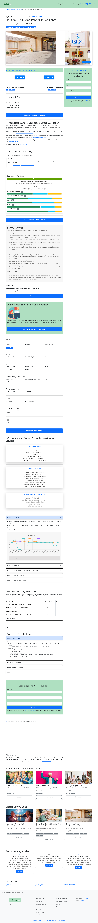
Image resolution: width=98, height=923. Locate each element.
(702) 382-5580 (51, 90)
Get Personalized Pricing (34, 430)
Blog (77, 4)
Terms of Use (26, 710)
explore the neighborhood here (16, 141)
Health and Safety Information (15, 667)
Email (8, 695)
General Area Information (13, 638)
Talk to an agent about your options (34, 329)
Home (8, 9)
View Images (86, 62)
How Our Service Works (62, 901)
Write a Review (34, 296)
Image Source (9, 31)
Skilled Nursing (40, 912)
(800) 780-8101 (32, 70)
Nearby (9, 672)
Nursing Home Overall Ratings (15, 517)
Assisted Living (57, 4)
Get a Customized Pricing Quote (34, 220)
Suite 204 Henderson (69, 884)
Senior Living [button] (48, 4)
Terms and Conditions (50, 920)
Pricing (8, 70)
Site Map (41, 920)
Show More (9, 348)
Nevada (13, 9)
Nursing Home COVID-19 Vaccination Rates (18, 580)
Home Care (72, 4)
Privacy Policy (33, 710)
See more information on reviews (24, 133)
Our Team (58, 904)
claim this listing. (46, 761)
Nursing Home (39, 909)
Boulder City (38, 886)
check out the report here (39, 137)
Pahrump (66, 886)
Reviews (24, 70)
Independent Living (41, 904)
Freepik (86, 898)
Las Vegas (19, 9)
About (12, 70)
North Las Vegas (39, 884)
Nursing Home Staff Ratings (14, 565)
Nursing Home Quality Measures (15, 575)
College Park (9, 884)
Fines (8, 628)
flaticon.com (82, 900)
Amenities (18, 70)
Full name (9, 689)
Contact (35, 920)
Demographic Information (14, 662)
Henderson (8, 886)
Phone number (11, 701)
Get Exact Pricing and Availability (34, 115)
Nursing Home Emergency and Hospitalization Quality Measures (23, 570)
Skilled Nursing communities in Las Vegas (23, 165)
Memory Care (65, 4)
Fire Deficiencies (11, 618)
